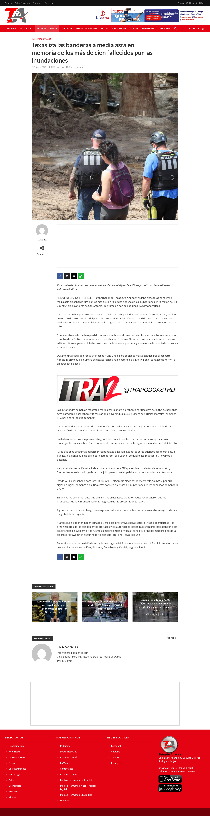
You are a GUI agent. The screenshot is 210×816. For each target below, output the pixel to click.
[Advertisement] (117, 246)
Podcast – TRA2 (68, 774)
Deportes (66, 28)
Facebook (116, 745)
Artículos (13, 791)
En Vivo (8, 3)
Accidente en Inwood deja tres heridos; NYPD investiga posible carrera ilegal (105, 605)
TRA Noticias (57, 67)
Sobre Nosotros (22, 3)
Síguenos (164, 28)
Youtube (115, 751)
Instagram (116, 762)
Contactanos (50, 3)
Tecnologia (14, 774)
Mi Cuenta (65, 745)
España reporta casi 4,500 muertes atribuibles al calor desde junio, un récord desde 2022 (155, 605)
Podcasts (37, 3)
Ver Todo (171, 638)
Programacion (16, 745)
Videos (12, 797)
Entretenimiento (86, 28)
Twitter (115, 757)
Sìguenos (65, 800)
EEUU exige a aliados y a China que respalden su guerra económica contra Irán (54, 605)
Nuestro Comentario (142, 28)
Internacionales (47, 28)
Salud (104, 28)
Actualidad (26, 28)
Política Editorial (68, 757)
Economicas (119, 28)
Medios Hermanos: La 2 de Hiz (76, 780)
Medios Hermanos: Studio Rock (76, 794)
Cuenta (181, 3)
